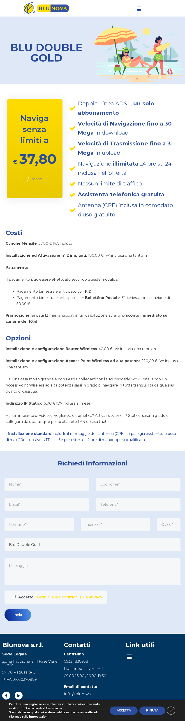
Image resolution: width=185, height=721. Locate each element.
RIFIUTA (152, 710)
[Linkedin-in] (19, 696)
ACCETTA (124, 710)
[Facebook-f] (6, 696)
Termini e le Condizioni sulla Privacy (69, 597)
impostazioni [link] (39, 716)
